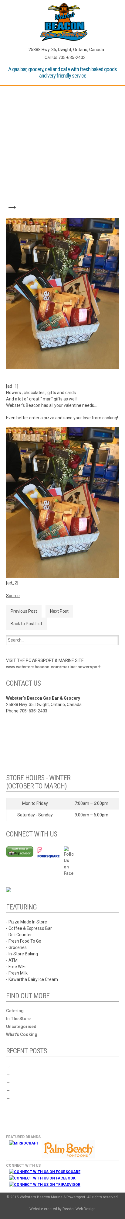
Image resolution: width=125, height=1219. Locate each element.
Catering (15, 1010)
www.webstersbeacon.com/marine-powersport (53, 666)
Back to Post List (26, 623)
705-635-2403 (33, 710)
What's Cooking (21, 1034)
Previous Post (24, 611)
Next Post (59, 611)
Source (13, 595)
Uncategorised (21, 1026)
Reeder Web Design (79, 1209)
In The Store (18, 1018)
